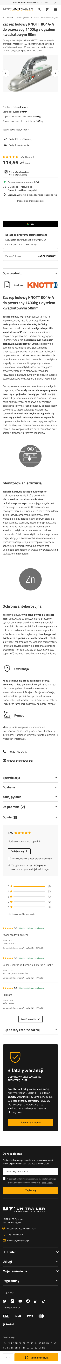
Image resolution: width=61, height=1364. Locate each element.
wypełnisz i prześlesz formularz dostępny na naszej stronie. (30, 702)
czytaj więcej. (47, 1182)
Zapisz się (30, 1190)
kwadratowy (21, 107)
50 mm (23, 111)
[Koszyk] (47, 9)
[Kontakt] (30, 1209)
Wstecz (9, 17)
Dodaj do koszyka (39, 1357)
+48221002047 (47, 256)
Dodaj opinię (17, 851)
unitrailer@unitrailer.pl (20, 761)
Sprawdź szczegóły (30, 1122)
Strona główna (23, 17)
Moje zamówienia (15, 1271)
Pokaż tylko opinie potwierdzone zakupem (32, 858)
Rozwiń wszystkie (28, 1019)
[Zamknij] (55, 2)
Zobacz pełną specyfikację (15, 129)
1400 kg (37, 116)
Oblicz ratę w (19, 171)
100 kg (39, 121)
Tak (30, 948)
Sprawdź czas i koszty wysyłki (22, 190)
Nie (40, 948)
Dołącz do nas (12, 1154)
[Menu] (56, 9)
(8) (29, 157)
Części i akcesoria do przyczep (46, 17)
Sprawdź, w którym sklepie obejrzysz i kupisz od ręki (32, 194)
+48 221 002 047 (40, 2)
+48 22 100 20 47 (17, 752)
